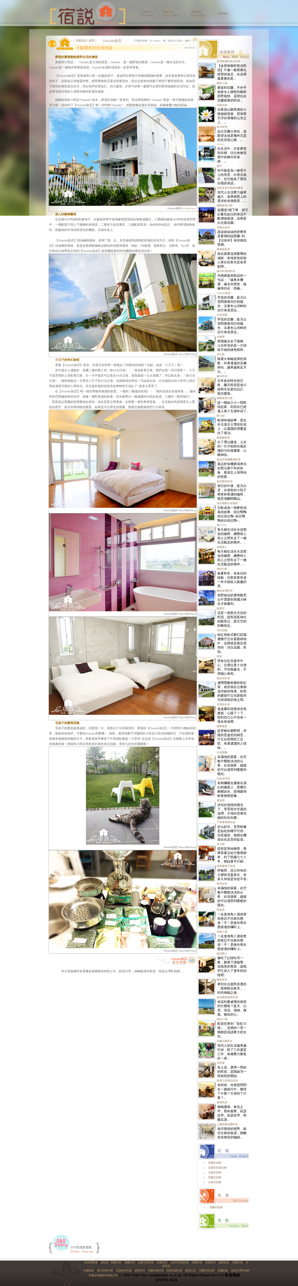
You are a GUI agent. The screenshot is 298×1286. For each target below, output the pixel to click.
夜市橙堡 (222, 126)
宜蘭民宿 (129, 1262)
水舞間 (221, 336)
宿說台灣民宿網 (240, 1270)
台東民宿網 (214, 1172)
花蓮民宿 (162, 1262)
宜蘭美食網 (216, 1207)
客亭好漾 (222, 883)
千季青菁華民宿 (226, 822)
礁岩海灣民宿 (225, 590)
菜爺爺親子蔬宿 (226, 866)
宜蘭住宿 (116, 1262)
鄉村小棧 (222, 83)
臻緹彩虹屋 (223, 678)
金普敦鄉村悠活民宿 (228, 61)
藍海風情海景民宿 (227, 997)
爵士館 (221, 415)
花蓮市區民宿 (146, 1262)
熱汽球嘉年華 (105, 1270)
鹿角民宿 (222, 1102)
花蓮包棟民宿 (174, 1270)
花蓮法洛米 (223, 227)
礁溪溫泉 (224, 1262)
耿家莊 (221, 608)
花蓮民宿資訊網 (217, 1167)
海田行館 (222, 568)
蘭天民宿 (222, 376)
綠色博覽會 (91, 1262)
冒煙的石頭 (223, 704)
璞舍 (219, 656)
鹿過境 (221, 800)
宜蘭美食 (89, 1270)
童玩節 (105, 1262)
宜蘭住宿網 (214, 1177)
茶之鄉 (221, 844)
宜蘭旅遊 (222, 1270)
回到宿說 (223, 13)
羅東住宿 (190, 1270)
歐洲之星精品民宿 (227, 1080)
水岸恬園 (222, 314)
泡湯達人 (222, 547)
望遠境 (221, 909)
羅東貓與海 (223, 249)
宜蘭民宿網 (214, 1162)
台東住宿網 (214, 1182)
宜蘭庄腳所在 (225, 1041)
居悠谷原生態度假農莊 (230, 187)
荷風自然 (222, 105)
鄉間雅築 (222, 726)
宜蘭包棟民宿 (156, 1270)
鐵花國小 (222, 953)
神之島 (221, 354)
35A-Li (221, 144)
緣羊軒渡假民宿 (226, 271)
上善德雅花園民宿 (227, 1124)
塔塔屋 (221, 1062)
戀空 (219, 166)
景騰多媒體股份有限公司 (103, 1275)
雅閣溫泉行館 (225, 205)
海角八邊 (222, 931)
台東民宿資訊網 (179, 1262)
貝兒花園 (222, 630)
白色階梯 (222, 752)
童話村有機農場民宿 (228, 459)
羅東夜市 (140, 1270)
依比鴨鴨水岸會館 (227, 503)
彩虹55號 (222, 1019)
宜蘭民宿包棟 (207, 1270)
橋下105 (221, 525)
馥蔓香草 (222, 979)
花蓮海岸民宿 (124, 1270)
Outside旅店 (179, 958)
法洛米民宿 (223, 778)
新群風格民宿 (225, 481)
